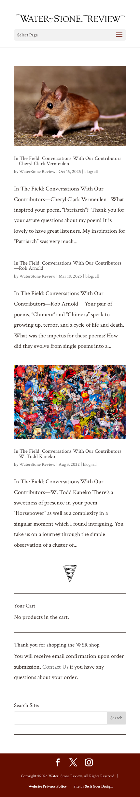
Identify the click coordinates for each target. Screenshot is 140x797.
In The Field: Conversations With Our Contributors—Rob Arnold (67, 266)
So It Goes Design (99, 786)
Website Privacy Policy (47, 786)
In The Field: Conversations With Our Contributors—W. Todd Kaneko (67, 454)
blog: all (91, 172)
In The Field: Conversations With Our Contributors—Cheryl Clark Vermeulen (67, 161)
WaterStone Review (37, 172)
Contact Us (55, 667)
